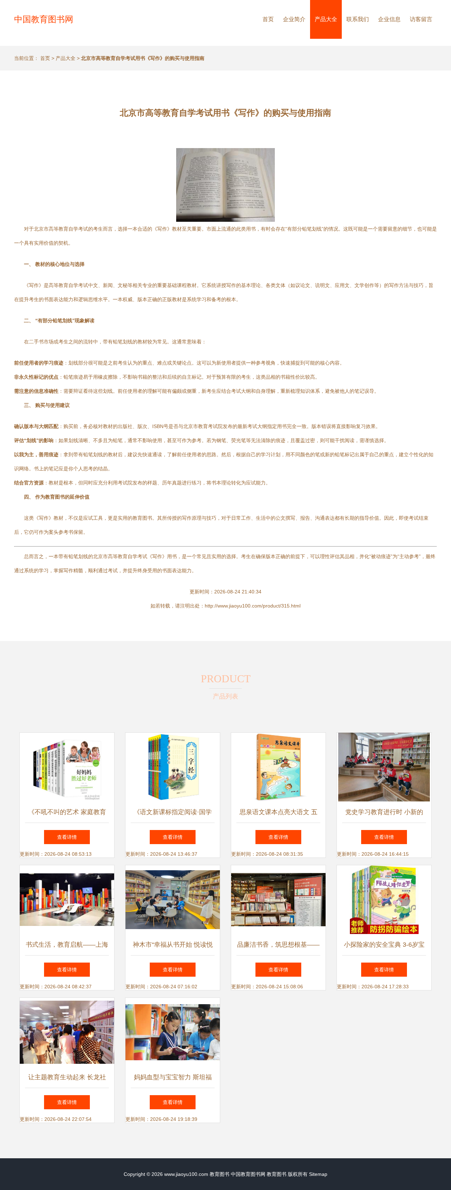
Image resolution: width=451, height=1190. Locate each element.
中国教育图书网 (43, 19)
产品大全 (326, 19)
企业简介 (294, 19)
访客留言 (421, 19)
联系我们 (357, 19)
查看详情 (67, 837)
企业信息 (389, 19)
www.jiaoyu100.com (186, 1174)
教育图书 (219, 1174)
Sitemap (318, 1174)
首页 (268, 19)
